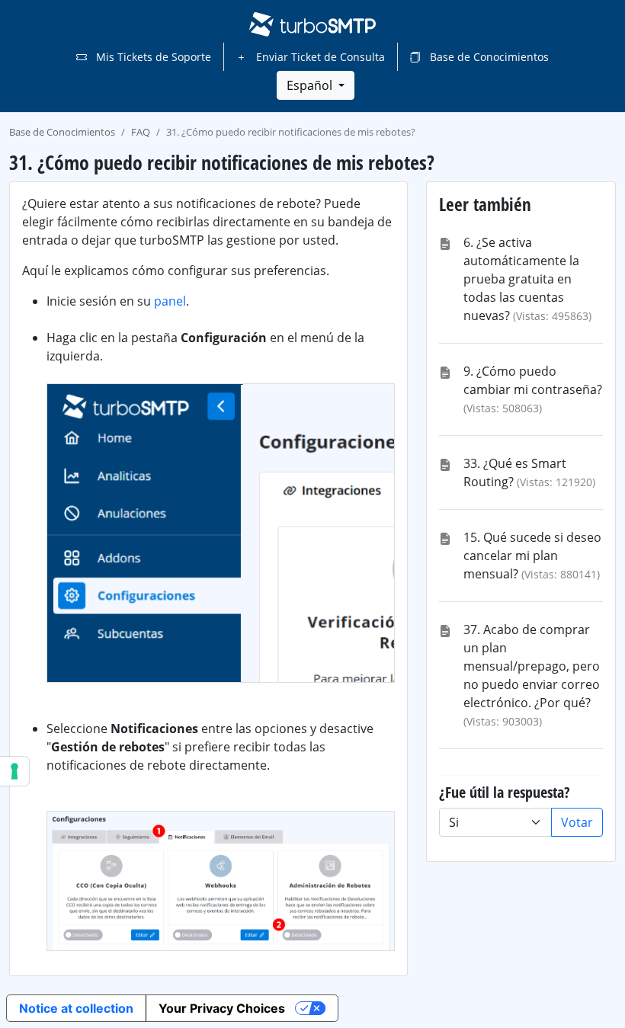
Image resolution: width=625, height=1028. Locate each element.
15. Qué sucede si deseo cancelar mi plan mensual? (532, 555)
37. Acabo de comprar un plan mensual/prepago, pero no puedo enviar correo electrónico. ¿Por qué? (531, 666)
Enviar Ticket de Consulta (319, 57)
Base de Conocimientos (488, 57)
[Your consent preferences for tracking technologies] (14, 771)
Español (311, 85)
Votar (577, 822)
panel (170, 301)
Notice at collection (76, 1008)
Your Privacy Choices (222, 1008)
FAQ (140, 132)
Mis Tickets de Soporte (152, 57)
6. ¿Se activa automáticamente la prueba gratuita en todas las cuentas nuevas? (521, 279)
